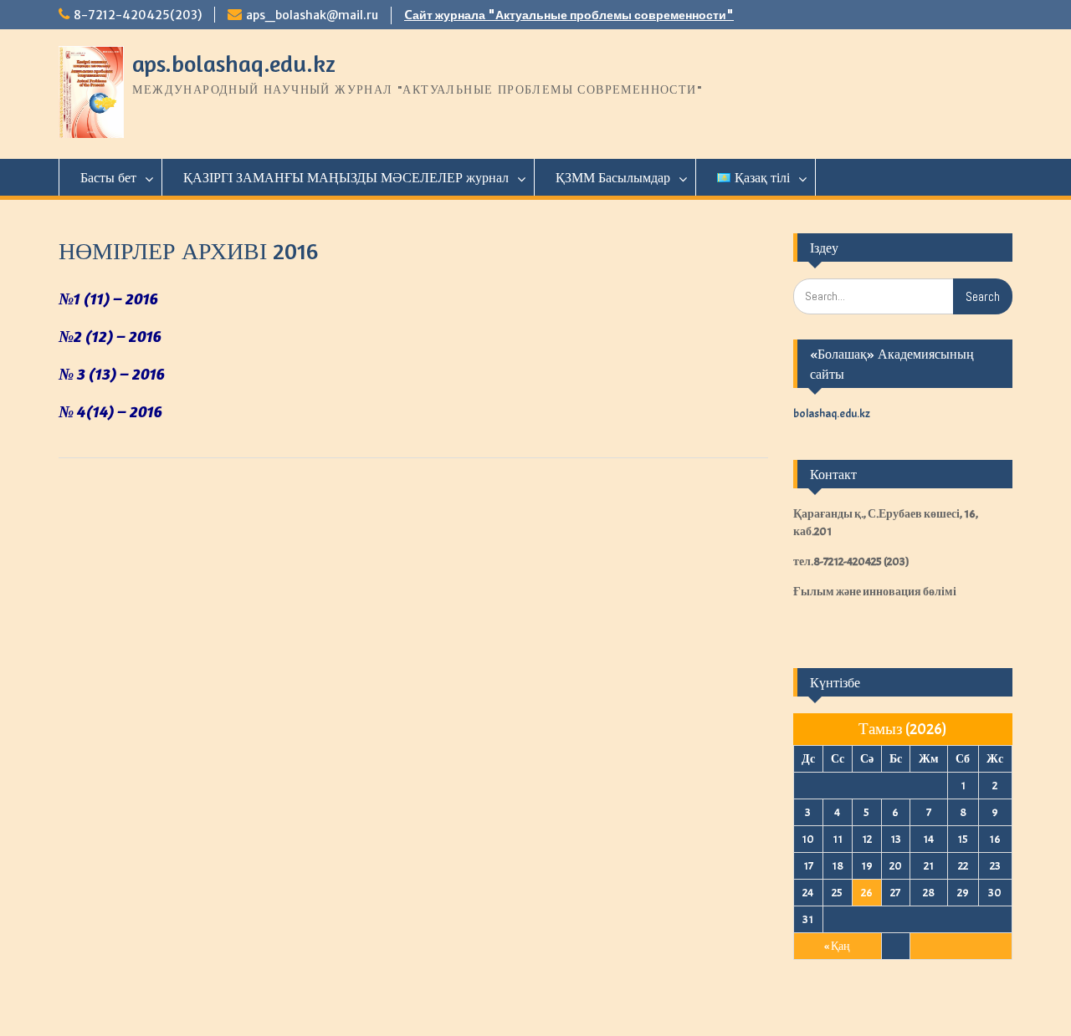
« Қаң (837, 946)
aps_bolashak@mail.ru (312, 15)
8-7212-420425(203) (138, 15)
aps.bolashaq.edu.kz (234, 63)
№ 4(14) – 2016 (110, 411)
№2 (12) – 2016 (110, 336)
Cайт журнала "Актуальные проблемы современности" (569, 15)
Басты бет (108, 177)
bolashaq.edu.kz (831, 413)
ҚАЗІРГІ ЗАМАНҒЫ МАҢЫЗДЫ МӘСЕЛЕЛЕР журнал (346, 177)
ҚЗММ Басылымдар (613, 177)
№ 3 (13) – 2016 (112, 374)
